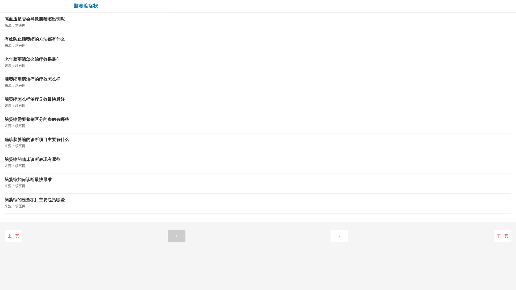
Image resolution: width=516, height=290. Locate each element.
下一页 (502, 236)
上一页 (13, 236)
